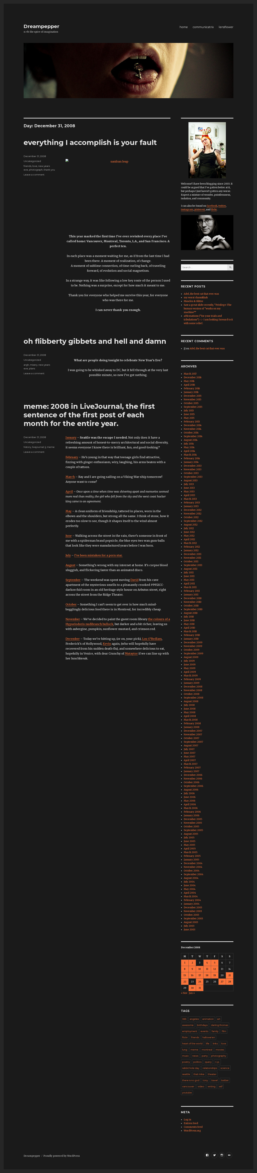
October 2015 (191, 403)
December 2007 (193, 730)
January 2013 (191, 506)
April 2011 (189, 583)
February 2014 (192, 458)
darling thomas (219, 1025)
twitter (222, 205)
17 (200, 975)
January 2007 (191, 771)
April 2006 (190, 804)
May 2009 (189, 668)
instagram (187, 209)
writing (211, 1086)
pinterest (199, 209)
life (207, 1043)
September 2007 (193, 741)
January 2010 (191, 638)
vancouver (188, 1086)
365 (184, 1019)
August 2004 (191, 878)
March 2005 (190, 852)
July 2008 (189, 705)
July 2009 (189, 660)
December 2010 (193, 598)
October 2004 (191, 870)
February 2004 (192, 900)
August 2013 (191, 480)
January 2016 (191, 392)
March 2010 (190, 631)
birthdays (202, 1025)
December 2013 (193, 465)
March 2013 (190, 498)
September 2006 (193, 786)
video (201, 1086)
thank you (49, 169)
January (71, 437)
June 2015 (189, 414)
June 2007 (189, 752)
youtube (187, 1092)
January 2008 (191, 727)
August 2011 (190, 568)
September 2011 (193, 565)
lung (184, 1049)
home (184, 27)
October (71, 604)
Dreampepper (41, 26)
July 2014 (189, 443)
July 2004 (189, 881)
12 (214, 969)
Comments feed (193, 1126)
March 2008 (191, 719)
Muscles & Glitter (193, 301)
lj (45, 447)
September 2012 (193, 521)
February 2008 (192, 723)
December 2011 (192, 554)
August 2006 (191, 789)
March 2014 (190, 454)
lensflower (226, 27)
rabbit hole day (190, 1068)
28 (229, 981)
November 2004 (193, 867)
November (73, 619)
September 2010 (193, 609)
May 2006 (189, 800)
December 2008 (193, 686)
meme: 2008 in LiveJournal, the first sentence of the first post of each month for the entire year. (89, 415)
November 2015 (192, 399)
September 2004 (193, 874)
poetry (186, 1061)
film (224, 1031)
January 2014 (191, 462)
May (69, 511)
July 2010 (189, 616)
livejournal (38, 447)
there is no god (190, 1080)
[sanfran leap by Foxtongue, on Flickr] (118, 194)
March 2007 (190, 763)
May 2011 (189, 579)
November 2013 (192, 469)
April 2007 (190, 760)
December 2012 (193, 509)
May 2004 (189, 889)
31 (200, 987)
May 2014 (189, 447)
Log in (187, 1119)
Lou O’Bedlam (152, 638)
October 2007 (191, 738)
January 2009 (191, 683)
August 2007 (191, 745)
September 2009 (193, 653)
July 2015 (189, 410)
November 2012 (192, 513)
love (34, 166)
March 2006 (191, 808)
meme (51, 447)
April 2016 (189, 384)
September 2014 (193, 436)
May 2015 (189, 417)
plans (32, 368)
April (69, 491)
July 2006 (189, 793)
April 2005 (190, 848)
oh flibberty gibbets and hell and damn (95, 341)
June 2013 (189, 487)
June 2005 (189, 841)
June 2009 (189, 664)
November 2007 (193, 734)
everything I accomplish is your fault (90, 142)
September (73, 580)
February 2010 (192, 635)
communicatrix (203, 27)
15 (185, 975)
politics (197, 1061)
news (195, 1055)
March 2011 (190, 587)
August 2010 (191, 613)
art (218, 1019)
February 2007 (192, 767)
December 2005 (193, 819)
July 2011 (189, 572)
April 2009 (190, 671)
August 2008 (191, 701)
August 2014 (191, 440)
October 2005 (191, 826)
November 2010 (192, 602)
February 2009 (192, 679)
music (185, 1055)
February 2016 (192, 388)
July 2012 (189, 528)
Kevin (107, 643)
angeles (194, 1019)
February (72, 457)
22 (184, 981)
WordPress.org (192, 1130)
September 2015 (193, 406)
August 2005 (191, 833)
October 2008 (191, 694)
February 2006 (192, 811)
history (27, 447)
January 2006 (191, 815)
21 (229, 975)
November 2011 (192, 557)
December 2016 (192, 377)
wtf (220, 1086)
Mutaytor (131, 653)
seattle (186, 1074)
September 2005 (193, 830)
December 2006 (193, 775)
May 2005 (189, 844)
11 (207, 969)
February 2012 (192, 546)
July (68, 555)
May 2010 (189, 624)
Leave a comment (34, 174)
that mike (199, 1074)
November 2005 (193, 822)
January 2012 (191, 550)
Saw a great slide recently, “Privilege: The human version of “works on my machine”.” (207, 308)
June (69, 535)
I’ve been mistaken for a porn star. (98, 555)
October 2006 (191, 782)
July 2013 (189, 484)
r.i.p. (217, 1061)
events (204, 1031)
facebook (212, 205)
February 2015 (192, 421)
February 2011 (192, 590)
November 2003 (193, 911)
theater (212, 1074)
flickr (214, 209)
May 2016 (189, 381)
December (73, 638)
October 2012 (191, 517)
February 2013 (192, 502)
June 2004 (190, 885)
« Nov (184, 993)
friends (27, 166)
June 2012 (189, 532)
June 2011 (189, 576)
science (224, 1068)
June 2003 (189, 929)
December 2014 (193, 425)
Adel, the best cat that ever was (201, 293)
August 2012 (191, 524)
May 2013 (189, 491)
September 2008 (193, 697)
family (215, 1031)
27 (222, 981)
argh (26, 364)
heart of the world (192, 1043)
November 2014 (192, 429)
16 (192, 975)
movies (220, 1049)
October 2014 (191, 432)
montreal (207, 1049)
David (134, 580)
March (70, 477)
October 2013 (191, 473)
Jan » (192, 993)
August (70, 565)
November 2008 (193, 690)
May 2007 (189, 756)
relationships (210, 1068)
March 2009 (191, 675)
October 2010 (191, 605)
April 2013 (189, 495)
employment (189, 1031)
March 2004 (191, 896)
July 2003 (189, 925)
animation (208, 1019)
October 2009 (191, 649)
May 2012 (189, 535)
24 (199, 981)
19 (214, 975)
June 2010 (189, 620)
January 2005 (191, 859)
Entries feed (191, 1123)
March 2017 (190, 373)
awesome (188, 1025)
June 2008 (189, 708)
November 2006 (193, 778)
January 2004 (191, 903)
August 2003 (191, 922)
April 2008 (190, 716)
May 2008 (189, 712)
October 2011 (191, 561)
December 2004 (193, 863)
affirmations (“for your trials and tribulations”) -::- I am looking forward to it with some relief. (208, 319)
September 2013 (193, 476)
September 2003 (193, 918)
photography (218, 1055)
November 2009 (193, 646)
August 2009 (191, 657)
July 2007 (189, 749)
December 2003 (193, 907)
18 (207, 975)
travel (214, 1080)
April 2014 (189, 451)
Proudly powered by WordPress (61, 1155)
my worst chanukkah (196, 297)
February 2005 (192, 856)
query (208, 1061)
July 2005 (189, 837)
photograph (36, 169)
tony (205, 1080)
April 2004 (190, 892)
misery (33, 364)
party (205, 1055)
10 (199, 969)
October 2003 (191, 914)
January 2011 (191, 594)
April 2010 (189, 627)
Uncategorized (32, 161)
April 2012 (189, 539)
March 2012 (190, 543)
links (215, 1043)
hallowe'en (208, 1037)
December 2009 (193, 642)
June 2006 (189, 797)
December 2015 (192, 395)
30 (192, 987)
